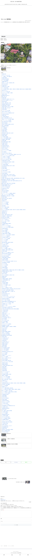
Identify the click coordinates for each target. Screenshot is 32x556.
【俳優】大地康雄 (4, 135)
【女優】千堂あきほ (4, 424)
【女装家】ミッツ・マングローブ (6, 355)
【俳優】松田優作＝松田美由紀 (6, 257)
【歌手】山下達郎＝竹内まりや (6, 111)
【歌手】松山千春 (4, 213)
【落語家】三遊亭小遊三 (5, 342)
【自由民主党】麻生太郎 (5, 145)
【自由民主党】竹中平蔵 (5, 188)
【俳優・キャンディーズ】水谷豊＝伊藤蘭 (8, 119)
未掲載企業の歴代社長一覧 (5, 95)
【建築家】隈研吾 (4, 276)
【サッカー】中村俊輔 (5, 203)
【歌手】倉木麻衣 (4, 346)
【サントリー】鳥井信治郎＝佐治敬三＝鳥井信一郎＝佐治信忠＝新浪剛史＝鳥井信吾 (13, 209)
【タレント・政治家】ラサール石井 (7, 287)
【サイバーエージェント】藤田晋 (6, 150)
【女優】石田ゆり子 (4, 85)
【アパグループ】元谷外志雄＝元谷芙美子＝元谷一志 (9, 261)
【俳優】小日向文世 (4, 144)
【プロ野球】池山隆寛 (5, 415)
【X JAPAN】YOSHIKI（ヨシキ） (6, 237)
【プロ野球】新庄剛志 (5, 164)
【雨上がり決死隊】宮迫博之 (6, 430)
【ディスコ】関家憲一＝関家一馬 (6, 248)
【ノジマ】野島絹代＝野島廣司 (6, 418)
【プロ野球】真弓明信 (5, 423)
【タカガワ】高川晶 (4, 327)
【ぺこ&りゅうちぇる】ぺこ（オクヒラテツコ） (8, 296)
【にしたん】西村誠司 (5, 385)
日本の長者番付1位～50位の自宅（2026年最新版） (9, 175)
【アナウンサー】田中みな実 (6, 91)
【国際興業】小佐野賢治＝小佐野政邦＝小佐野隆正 (9, 326)
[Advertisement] (16, 12)
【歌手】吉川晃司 (4, 273)
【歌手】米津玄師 (4, 199)
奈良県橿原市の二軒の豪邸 (5, 325)
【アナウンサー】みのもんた (6, 371)
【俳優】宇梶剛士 (4, 366)
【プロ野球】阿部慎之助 (5, 116)
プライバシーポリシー (16, 551)
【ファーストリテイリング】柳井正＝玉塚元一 (8, 155)
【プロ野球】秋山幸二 (5, 311)
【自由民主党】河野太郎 (5, 400)
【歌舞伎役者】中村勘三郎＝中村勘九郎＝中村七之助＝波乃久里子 (11, 288)
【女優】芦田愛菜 (4, 77)
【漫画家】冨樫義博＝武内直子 (6, 185)
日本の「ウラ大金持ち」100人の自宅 (7, 390)
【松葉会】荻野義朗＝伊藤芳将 (6, 331)
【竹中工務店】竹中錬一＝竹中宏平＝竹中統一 (8, 174)
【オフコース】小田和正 (5, 204)
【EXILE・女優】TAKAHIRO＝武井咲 (7, 214)
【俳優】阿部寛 (4, 222)
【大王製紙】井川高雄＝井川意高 (6, 374)
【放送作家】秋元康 (4, 134)
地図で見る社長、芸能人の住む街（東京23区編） (9, 183)
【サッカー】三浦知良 (5, 356)
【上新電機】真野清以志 (5, 419)
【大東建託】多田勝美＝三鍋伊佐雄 (7, 278)
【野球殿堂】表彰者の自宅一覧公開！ (7, 271)
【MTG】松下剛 (4, 409)
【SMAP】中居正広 (4, 131)
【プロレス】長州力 (4, 381)
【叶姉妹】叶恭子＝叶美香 (5, 86)
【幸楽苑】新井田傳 (4, 267)
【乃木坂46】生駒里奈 (5, 282)
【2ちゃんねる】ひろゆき (5, 320)
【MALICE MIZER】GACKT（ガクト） (7, 184)
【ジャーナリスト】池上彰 (5, 404)
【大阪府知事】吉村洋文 (5, 394)
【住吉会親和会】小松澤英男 (6, 262)
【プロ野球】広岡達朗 (5, 258)
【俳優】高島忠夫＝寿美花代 (6, 105)
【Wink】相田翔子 (4, 369)
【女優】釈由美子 (4, 340)
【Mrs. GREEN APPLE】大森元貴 (6, 121)
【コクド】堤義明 (4, 266)
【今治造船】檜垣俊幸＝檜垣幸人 (6, 223)
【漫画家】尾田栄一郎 (5, 81)
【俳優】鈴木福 (4, 330)
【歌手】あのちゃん (4, 90)
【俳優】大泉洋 (4, 115)
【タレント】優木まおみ (5, 219)
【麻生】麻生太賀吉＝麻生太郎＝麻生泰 (7, 242)
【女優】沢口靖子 (4, 292)
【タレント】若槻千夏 (5, 229)
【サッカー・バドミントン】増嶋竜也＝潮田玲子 (8, 193)
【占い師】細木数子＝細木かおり (6, 317)
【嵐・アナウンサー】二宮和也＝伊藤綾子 (8, 194)
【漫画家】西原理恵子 (5, 364)
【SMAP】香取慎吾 (4, 173)
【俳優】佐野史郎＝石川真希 (6, 160)
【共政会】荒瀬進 (4, 399)
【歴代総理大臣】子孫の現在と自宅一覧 (7, 351)
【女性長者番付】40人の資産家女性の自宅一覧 (8, 405)
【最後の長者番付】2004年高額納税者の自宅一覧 (9, 301)
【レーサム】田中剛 (4, 268)
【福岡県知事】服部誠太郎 (5, 408)
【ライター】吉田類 (4, 247)
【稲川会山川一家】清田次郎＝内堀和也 (7, 429)
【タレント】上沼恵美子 (5, 243)
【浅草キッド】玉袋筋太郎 (5, 332)
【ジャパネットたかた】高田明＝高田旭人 (8, 227)
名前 (1, 518)
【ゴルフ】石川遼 (4, 263)
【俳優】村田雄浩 (4, 345)
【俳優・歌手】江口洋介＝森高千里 (7, 198)
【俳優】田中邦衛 (4, 428)
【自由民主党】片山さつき (5, 316)
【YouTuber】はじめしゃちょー (6, 218)
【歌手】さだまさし (4, 189)
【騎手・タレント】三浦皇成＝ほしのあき (8, 252)
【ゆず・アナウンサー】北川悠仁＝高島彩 (8, 302)
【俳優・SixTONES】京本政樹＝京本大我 (8, 124)
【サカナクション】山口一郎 (6, 75)
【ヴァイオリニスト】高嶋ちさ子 (6, 158)
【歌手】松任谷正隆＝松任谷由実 (6, 253)
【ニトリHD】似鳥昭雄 (5, 80)
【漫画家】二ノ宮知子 (5, 322)
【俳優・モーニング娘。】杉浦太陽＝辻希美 (8, 82)
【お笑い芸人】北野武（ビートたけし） (7, 100)
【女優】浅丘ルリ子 (4, 380)
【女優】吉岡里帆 (4, 168)
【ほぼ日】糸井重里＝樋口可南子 (6, 360)
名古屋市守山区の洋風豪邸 (5, 217)
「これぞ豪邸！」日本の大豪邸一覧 (7, 76)
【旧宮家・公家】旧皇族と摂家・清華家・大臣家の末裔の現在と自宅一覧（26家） (13, 178)
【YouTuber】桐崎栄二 (5, 321)
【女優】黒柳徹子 (4, 395)
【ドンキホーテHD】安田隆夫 (6, 376)
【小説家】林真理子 (4, 170)
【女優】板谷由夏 (4, 370)
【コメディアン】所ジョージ (6, 169)
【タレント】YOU (4, 286)
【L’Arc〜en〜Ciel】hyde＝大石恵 (6, 159)
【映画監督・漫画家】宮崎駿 (6, 139)
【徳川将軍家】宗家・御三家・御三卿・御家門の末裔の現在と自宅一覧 (12, 180)
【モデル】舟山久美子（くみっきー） (7, 425)
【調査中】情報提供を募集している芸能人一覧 (8, 291)
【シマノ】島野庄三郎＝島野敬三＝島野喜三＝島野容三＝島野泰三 (11, 389)
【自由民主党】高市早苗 (5, 114)
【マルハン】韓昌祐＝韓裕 (5, 232)
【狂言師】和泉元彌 (4, 228)
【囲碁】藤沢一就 (4, 212)
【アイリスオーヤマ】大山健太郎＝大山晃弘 (8, 297)
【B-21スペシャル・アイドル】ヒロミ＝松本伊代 (9, 306)
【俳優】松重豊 (4, 140)
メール (1, 521)
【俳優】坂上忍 (4, 281)
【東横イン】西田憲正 (5, 375)
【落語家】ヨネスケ (4, 386)
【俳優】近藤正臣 (4, 109)
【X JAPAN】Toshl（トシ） (6, 341)
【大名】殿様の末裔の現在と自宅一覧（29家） (8, 165)
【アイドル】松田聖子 (5, 208)
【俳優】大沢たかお (4, 312)
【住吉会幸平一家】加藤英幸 (6, 384)
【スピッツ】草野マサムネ (5, 163)
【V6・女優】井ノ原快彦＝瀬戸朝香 (7, 410)
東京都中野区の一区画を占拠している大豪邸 (8, 179)
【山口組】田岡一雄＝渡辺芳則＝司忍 (7, 307)
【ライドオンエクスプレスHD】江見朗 (7, 361)
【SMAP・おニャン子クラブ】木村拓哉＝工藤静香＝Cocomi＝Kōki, (11, 154)
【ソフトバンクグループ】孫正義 (6, 120)
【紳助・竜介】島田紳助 (5, 190)
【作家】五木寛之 (4, 336)
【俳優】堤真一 (4, 277)
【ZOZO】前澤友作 (4, 129)
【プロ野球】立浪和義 (5, 136)
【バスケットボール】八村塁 (6, 110)
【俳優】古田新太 (4, 130)
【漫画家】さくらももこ (5, 224)
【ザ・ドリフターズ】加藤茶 (6, 238)
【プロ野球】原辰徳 (4, 272)
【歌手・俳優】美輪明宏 (5, 125)
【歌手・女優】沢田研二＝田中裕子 (7, 379)
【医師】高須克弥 (4, 101)
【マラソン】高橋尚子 (5, 413)
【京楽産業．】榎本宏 (5, 315)
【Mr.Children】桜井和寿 (5, 256)
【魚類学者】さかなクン (5, 126)
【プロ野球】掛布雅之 (5, 283)
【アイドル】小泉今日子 (5, 350)
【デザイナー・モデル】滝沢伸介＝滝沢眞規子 (8, 234)
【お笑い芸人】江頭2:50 (5, 149)
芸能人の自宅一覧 (4, 96)
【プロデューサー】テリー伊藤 (6, 420)
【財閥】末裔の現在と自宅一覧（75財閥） (8, 106)
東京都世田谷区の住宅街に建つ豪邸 (7, 335)
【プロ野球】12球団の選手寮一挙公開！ (7, 365)
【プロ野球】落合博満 (5, 310)
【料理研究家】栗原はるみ (5, 414)
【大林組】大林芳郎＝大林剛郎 (6, 233)
